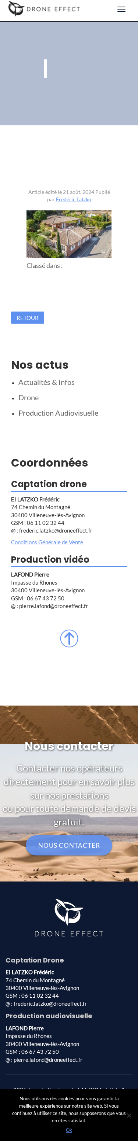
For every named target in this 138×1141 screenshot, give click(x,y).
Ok (69, 1130)
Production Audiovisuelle (58, 412)
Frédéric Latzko (73, 199)
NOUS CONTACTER (69, 845)
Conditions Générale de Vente (47, 542)
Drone (28, 397)
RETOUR (28, 317)
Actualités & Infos (46, 382)
